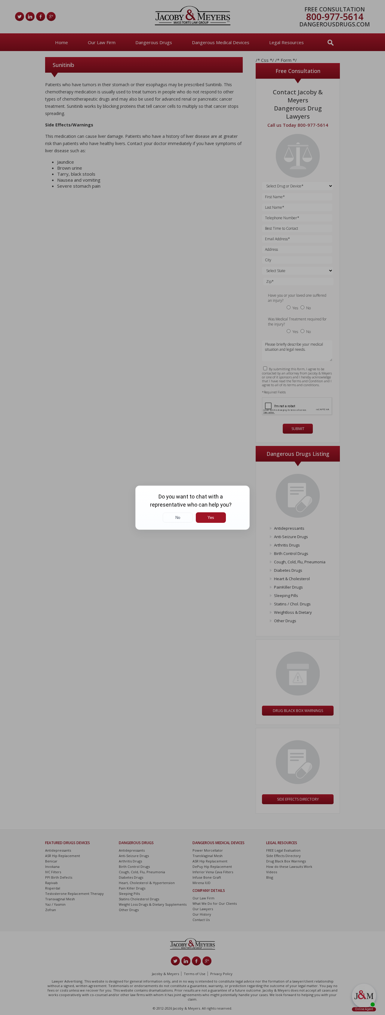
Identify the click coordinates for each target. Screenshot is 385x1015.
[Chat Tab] (192, 507)
